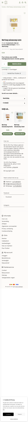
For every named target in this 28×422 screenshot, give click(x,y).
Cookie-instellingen (19, 286)
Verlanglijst (5, 260)
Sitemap (4, 275)
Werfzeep (5, 46)
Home (4, 7)
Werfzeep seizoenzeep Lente (16, 7)
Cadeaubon (5, 241)
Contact (4, 270)
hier (4, 409)
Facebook (9, 197)
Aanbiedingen (6, 243)
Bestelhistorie (6, 258)
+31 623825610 (16, 181)
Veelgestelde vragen (8, 277)
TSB (14, 286)
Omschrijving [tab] (6, 98)
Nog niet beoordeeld (16, 49)
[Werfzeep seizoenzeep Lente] (14, 35)
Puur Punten (17, 85)
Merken (4, 238)
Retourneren (6, 273)
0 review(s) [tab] (5, 103)
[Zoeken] (25, 2)
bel (4, 90)
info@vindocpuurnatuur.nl (13, 184)
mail (8, 90)
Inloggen (4, 255)
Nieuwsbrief (5, 263)
